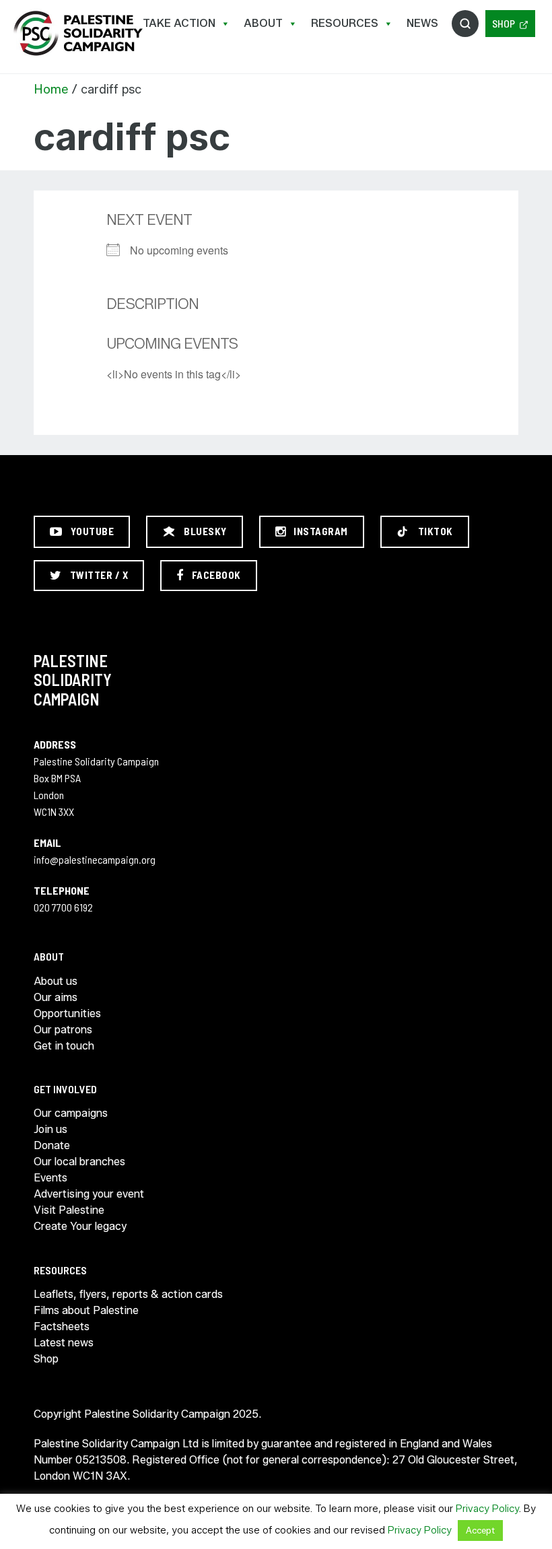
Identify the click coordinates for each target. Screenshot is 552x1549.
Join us (50, 1129)
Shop (503, 23)
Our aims (55, 997)
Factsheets (62, 1326)
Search (465, 23)
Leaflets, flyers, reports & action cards (128, 1294)
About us (55, 981)
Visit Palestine (69, 1210)
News (422, 23)
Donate (52, 1145)
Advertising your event (89, 1193)
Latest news (64, 1342)
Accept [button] (480, 1530)
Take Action (179, 23)
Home (51, 89)
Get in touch (64, 1045)
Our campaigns (71, 1113)
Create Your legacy (80, 1226)
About (263, 23)
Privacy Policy (487, 1509)
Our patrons (63, 1029)
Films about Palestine (86, 1310)
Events (50, 1177)
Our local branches (79, 1161)
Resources (344, 23)
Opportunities (67, 1013)
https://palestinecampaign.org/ (77, 33)
